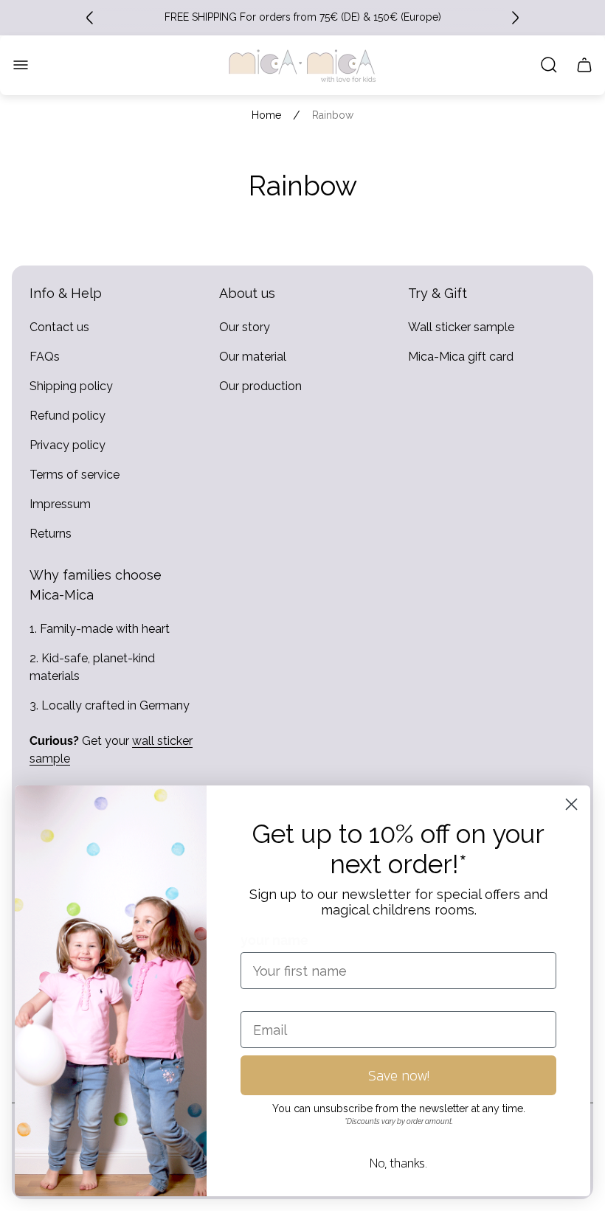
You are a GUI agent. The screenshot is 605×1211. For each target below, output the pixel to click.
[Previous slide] (90, 18)
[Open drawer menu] (21, 65)
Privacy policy (68, 445)
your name (274, 940)
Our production (260, 386)
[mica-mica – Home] (302, 65)
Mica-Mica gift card (461, 357)
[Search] (549, 65)
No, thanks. (398, 1163)
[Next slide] (515, 18)
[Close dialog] (571, 804)
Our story (244, 327)
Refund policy (68, 416)
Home (266, 115)
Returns (51, 534)
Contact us (59, 327)
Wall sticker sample (461, 327)
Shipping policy (71, 386)
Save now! (398, 1075)
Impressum (60, 504)
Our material (252, 357)
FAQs (45, 357)
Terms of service (75, 475)
